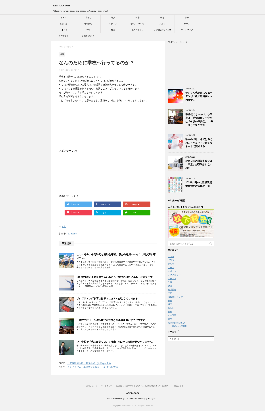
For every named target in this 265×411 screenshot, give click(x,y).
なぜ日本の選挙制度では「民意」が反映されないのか (198, 164)
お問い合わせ (88, 36)
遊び (113, 17)
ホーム (64, 17)
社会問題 (63, 24)
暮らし (88, 17)
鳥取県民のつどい (176, 322)
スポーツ (63, 30)
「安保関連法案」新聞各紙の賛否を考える (89, 363)
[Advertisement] (105, 130)
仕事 (187, 17)
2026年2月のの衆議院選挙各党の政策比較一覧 (198, 184)
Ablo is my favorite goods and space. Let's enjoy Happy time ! (132, 399)
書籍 (170, 311)
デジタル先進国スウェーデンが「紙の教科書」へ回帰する (198, 96)
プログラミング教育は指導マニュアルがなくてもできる (107, 298)
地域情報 (88, 24)
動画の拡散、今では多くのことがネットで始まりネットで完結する (198, 143)
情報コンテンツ (138, 24)
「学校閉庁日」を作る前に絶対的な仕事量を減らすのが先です (111, 320)
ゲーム (187, 24)
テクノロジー (174, 275)
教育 (162, 17)
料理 (113, 30)
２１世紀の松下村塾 (162, 30)
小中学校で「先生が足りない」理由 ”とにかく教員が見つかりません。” (116, 341)
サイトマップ (187, 30)
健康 (138, 17)
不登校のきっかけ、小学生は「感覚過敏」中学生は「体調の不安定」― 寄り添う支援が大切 (199, 119)
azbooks (72, 233)
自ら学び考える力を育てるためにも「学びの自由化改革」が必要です (115, 277)
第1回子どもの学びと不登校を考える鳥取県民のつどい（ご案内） (143, 386)
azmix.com (61, 5)
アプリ (171, 256)
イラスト (172, 260)
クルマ (162, 24)
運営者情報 (64, 36)
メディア (113, 24)
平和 (88, 30)
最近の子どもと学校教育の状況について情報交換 (92, 367)
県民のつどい (138, 30)
